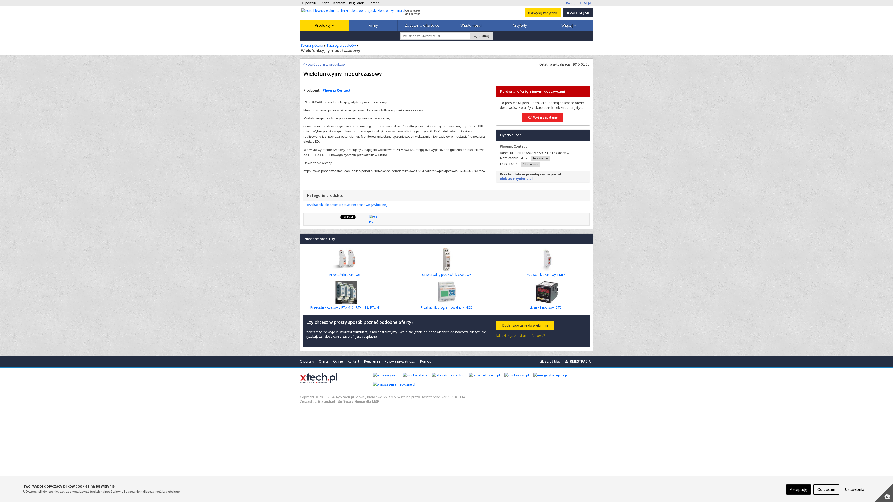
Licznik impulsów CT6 (545, 307)
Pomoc (425, 361)
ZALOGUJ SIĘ (579, 13)
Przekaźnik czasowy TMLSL (546, 274)
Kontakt (353, 361)
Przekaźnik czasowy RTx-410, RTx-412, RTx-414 (346, 307)
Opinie (338, 361)
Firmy (373, 25)
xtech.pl (347, 397)
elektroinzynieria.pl (516, 178)
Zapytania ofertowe (422, 25)
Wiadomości (470, 25)
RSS (372, 222)
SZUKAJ (483, 36)
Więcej (567, 25)
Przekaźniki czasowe (344, 274)
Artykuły (520, 25)
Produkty (323, 25)
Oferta (324, 361)
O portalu (307, 361)
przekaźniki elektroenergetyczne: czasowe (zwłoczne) (347, 204)
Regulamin (372, 361)
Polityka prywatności (399, 361)
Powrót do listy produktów (325, 64)
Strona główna (312, 45)
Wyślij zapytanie (545, 13)
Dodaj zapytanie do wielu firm (525, 325)
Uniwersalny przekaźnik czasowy (446, 274)
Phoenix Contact (336, 90)
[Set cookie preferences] (883, 492)
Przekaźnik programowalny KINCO (447, 307)
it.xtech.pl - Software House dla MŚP (348, 401)
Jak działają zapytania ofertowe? (520, 335)
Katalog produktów (341, 45)
